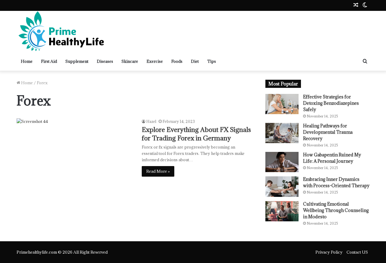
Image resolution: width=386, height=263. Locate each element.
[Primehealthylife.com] (62, 31)
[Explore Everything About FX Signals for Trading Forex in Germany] (75, 154)
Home (27, 61)
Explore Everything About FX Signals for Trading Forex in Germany (196, 134)
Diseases (105, 61)
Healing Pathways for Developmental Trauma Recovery (328, 132)
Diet (195, 61)
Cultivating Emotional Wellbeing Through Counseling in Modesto (336, 210)
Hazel (151, 121)
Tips (211, 61)
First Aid (49, 61)
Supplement (76, 61)
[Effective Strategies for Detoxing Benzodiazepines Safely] (282, 104)
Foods (176, 61)
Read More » (158, 171)
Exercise (155, 61)
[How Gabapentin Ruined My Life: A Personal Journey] (282, 162)
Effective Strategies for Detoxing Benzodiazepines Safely (331, 103)
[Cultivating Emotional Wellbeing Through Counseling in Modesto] (282, 211)
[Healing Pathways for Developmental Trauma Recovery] (282, 133)
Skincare (130, 61)
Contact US (357, 252)
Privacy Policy (329, 252)
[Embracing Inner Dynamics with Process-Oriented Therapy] (282, 186)
